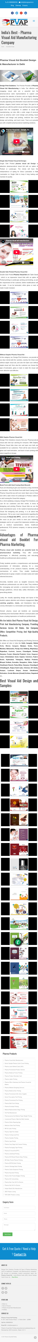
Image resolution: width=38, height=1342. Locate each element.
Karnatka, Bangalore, (19, 662)
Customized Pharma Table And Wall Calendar (17, 1119)
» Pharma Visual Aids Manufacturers (11, 1307)
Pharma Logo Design (10, 1141)
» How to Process (6, 1306)
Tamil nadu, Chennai (22, 668)
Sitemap (18, 5)
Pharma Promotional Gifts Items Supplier (16, 1094)
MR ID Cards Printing (10, 1128)
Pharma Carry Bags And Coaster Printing (16, 1144)
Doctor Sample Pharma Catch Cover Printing (17, 1063)
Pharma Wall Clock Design (12, 1103)
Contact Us (20, 1254)
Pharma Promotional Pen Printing (14, 1100)
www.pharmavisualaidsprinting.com (26, 1328)
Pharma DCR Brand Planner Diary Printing (16, 1157)
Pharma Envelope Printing (12, 1106)
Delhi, (24, 643)
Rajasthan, (3, 651)
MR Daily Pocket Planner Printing (14, 1160)
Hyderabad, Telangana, (14, 659)
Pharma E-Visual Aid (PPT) (12, 1150)
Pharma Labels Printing (11, 1079)
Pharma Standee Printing (11, 1138)
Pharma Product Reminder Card (13, 1076)
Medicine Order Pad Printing (12, 1125)
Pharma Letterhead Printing (12, 1153)
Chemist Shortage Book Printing (13, 1166)
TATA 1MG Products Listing (12, 1194)
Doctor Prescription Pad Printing (13, 1097)
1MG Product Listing (10, 1191)
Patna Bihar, (18, 665)
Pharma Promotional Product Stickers (15, 1069)
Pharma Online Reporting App (12, 1122)
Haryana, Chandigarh (30, 665)
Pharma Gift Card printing (11, 1179)
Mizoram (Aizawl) (19, 673)
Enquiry (25, 5)
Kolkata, (9, 662)
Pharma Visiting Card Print (12, 1135)
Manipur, (24, 646)
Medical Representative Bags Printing (15, 1109)
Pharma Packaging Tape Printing (13, 1147)
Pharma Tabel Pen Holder (11, 1131)
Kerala (10, 673)
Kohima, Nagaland (31, 673)
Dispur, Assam (22, 670)
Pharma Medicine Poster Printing (13, 1073)
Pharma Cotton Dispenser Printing (14, 1169)
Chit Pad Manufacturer (11, 1113)
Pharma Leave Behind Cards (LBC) (14, 1066)
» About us (4, 1304)
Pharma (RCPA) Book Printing (13, 1163)
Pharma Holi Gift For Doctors (12, 1185)
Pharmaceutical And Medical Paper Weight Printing (18, 1116)
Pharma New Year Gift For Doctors (14, 1182)
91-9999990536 (12, 2)
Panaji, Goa (19, 649)
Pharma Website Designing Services (14, 1087)
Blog (12, 5)
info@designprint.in (27, 2)
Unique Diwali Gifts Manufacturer (13, 1188)
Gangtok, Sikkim (32, 643)
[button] (2, 76)
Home (2, 46)
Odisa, (30, 662)
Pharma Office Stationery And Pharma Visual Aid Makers (18, 1083)
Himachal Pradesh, (19, 654)
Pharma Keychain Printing (12, 1172)
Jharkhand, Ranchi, (7, 665)
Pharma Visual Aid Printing (11, 1336)
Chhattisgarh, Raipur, (7, 668)
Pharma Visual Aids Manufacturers (14, 1060)
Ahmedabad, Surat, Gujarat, (15, 657)
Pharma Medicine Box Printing (13, 1091)
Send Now (8, 1234)
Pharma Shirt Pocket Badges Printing (15, 1176)
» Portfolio (4, 1309)
